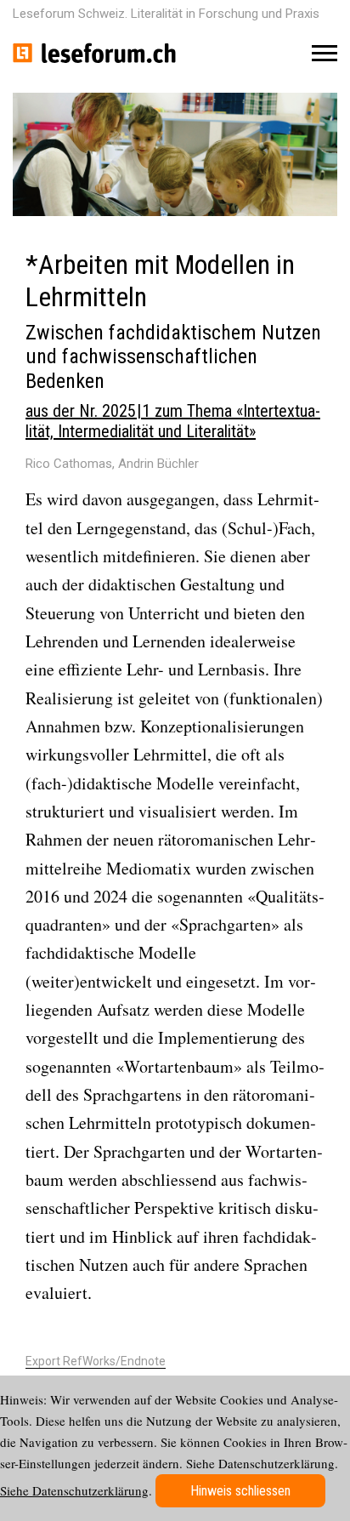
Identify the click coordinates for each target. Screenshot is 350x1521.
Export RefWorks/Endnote (95, 1361)
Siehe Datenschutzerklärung (74, 1490)
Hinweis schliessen (240, 1491)
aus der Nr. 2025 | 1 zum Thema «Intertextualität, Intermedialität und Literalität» (172, 421)
